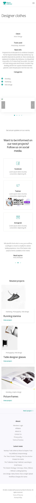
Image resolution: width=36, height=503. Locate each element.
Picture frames (10, 396)
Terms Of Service (18, 495)
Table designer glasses (14, 357)
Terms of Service (18, 440)
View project (7, 320)
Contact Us (18, 434)
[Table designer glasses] (9, 338)
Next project (27, 410)
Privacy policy (18, 437)
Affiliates (18, 428)
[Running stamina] (13, 297)
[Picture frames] (18, 378)
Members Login (18, 425)
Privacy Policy (18, 497)
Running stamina (12, 316)
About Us (18, 431)
